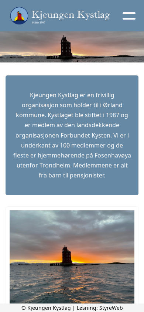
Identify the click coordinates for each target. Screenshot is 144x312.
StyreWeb (111, 307)
